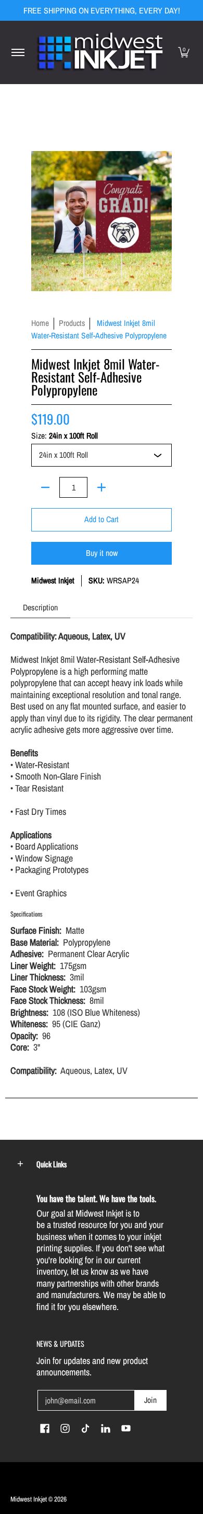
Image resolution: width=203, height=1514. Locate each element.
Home (40, 323)
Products (72, 323)
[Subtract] (45, 487)
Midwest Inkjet (52, 580)
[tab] (40, 607)
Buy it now (102, 553)
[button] (184, 52)
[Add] (101, 487)
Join (150, 1400)
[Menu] (17, 52)
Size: (64, 436)
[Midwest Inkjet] (100, 52)
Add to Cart (101, 519)
